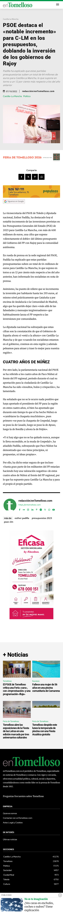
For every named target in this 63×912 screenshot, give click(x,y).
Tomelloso (7, 681)
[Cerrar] (60, 895)
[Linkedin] (32, 509)
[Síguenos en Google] (14, 206)
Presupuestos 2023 (42, 518)
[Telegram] (41, 509)
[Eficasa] (31, 618)
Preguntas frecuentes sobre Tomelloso (23, 796)
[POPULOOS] (31, 197)
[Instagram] (28, 509)
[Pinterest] (35, 177)
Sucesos (35, 681)
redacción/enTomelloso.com (38, 91)
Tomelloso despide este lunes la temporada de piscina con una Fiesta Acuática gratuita (44, 729)
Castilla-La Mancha (10, 19)
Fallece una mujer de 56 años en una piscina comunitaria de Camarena (46, 687)
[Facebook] (21, 177)
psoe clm (8, 521)
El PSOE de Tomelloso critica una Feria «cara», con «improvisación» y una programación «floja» (16, 689)
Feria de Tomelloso (11, 721)
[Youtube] (53, 509)
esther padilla (22, 518)
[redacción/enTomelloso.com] (10, 505)
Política (26, 96)
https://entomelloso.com (29, 505)
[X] (28, 177)
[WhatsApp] (42, 177)
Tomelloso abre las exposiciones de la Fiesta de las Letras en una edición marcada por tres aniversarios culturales (16, 731)
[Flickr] (24, 509)
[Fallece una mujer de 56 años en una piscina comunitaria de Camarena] (46, 669)
